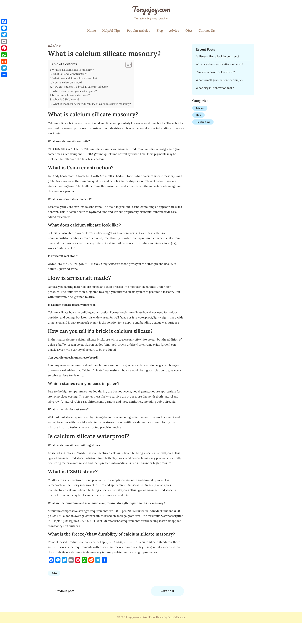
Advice (174, 31)
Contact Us (207, 31)
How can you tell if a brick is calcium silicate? (80, 86)
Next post (167, 591)
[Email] (4, 41)
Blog (159, 31)
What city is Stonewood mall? (215, 88)
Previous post (64, 591)
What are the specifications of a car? (219, 64)
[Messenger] (4, 28)
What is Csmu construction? (69, 74)
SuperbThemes (176, 617)
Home (91, 31)
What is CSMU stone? (66, 99)
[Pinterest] (4, 48)
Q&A (188, 31)
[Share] (4, 74)
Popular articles (138, 31)
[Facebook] (4, 21)
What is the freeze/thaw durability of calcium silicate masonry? (92, 103)
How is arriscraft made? (67, 82)
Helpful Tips (111, 31)
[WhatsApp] (4, 54)
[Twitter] (4, 34)
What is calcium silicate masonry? (73, 69)
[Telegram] (4, 68)
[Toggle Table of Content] (127, 65)
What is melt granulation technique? (219, 80)
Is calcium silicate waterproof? (71, 95)
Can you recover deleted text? (215, 72)
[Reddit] (4, 61)
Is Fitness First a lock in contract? (217, 56)
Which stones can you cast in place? (75, 91)
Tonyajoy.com (151, 8)
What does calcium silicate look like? (74, 78)
